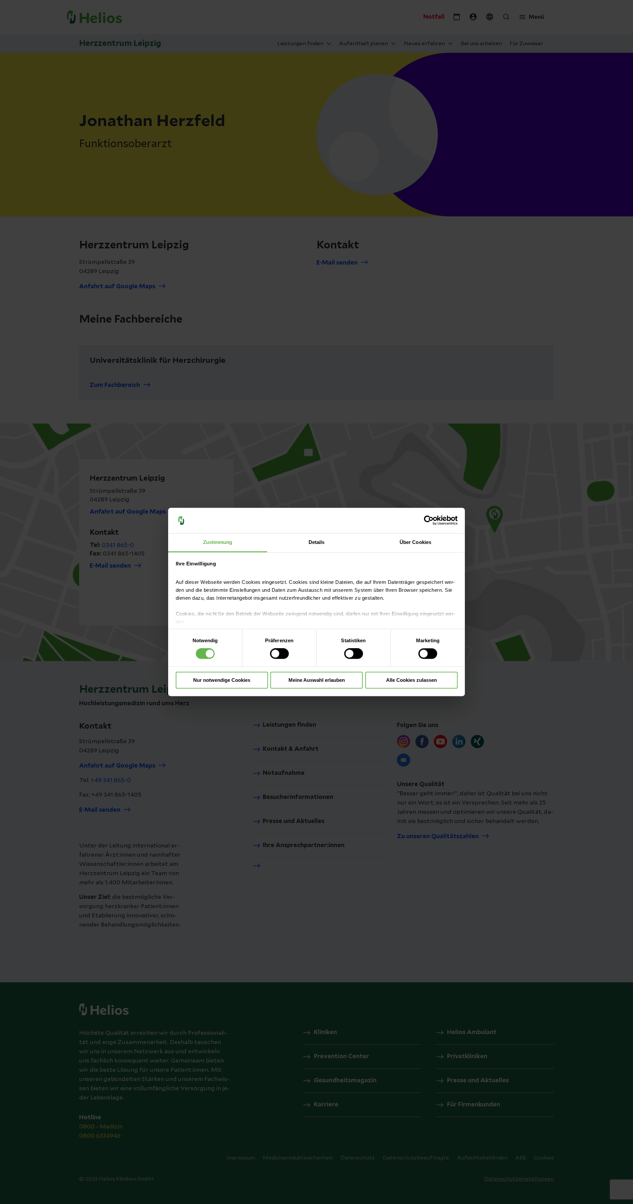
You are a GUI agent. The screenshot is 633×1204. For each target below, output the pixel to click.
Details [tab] (317, 542)
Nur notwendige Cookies (221, 680)
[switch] (279, 654)
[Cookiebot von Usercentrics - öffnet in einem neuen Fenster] (429, 520)
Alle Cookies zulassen (411, 680)
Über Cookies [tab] (415, 542)
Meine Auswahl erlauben (316, 680)
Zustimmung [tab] (217, 542)
